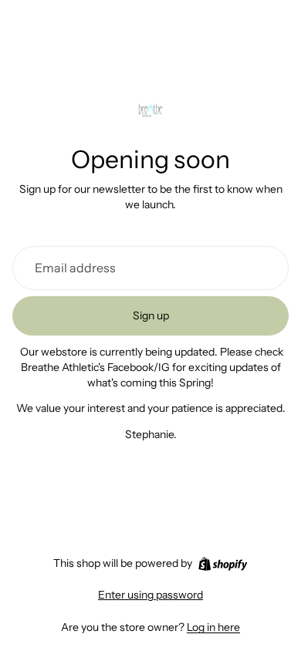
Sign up (151, 315)
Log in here (213, 627)
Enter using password (150, 595)
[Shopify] (222, 564)
